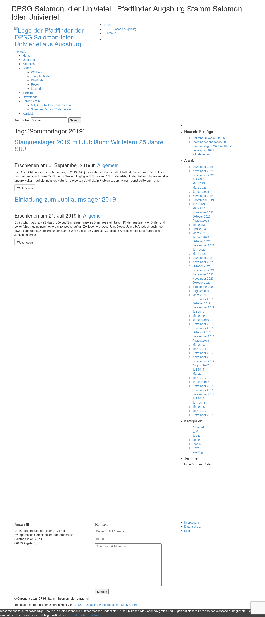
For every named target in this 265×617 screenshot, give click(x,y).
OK (70, 615)
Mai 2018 (199, 344)
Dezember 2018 (203, 324)
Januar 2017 (201, 382)
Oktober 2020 (202, 282)
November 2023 (203, 212)
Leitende (36, 88)
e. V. (195, 431)
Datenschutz (192, 526)
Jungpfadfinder (41, 76)
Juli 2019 (198, 311)
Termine (28, 93)
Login (188, 531)
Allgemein (107, 165)
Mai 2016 (199, 406)
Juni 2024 (199, 204)
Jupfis (196, 435)
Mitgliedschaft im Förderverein (51, 105)
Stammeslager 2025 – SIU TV (212, 146)
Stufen (27, 68)
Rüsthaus (110, 33)
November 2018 (203, 328)
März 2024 (200, 208)
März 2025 (200, 187)
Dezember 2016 (203, 386)
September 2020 (203, 287)
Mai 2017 (199, 373)
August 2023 (201, 220)
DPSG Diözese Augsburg (120, 29)
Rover (35, 84)
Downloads (30, 97)
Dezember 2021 (203, 258)
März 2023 (200, 233)
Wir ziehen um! (202, 154)
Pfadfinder (38, 80)
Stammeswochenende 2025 (211, 142)
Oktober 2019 (202, 303)
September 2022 (203, 245)
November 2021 (203, 262)
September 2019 (203, 307)
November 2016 (203, 390)
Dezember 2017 (203, 353)
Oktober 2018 (202, 332)
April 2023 (199, 229)
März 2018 (200, 349)
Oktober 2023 (202, 216)
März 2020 (200, 295)
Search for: (22, 120)
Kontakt (28, 113)
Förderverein (31, 101)
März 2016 (200, 411)
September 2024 (203, 200)
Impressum (191, 522)
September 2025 (203, 175)
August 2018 (201, 340)
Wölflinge (37, 72)
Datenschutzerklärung (86, 615)
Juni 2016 (199, 402)
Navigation (21, 51)
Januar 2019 (201, 320)
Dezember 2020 (203, 274)
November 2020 (203, 278)
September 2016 (203, 394)
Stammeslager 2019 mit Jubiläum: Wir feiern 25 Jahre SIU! (89, 145)
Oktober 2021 (202, 266)
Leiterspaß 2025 (203, 150)
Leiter (196, 440)
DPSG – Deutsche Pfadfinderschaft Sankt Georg (106, 605)
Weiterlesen (25, 188)
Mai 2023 (199, 224)
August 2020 (201, 291)
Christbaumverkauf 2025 (209, 138)
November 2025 (203, 171)
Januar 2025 (201, 191)
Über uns (29, 59)
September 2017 (203, 361)
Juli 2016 (198, 398)
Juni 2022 (199, 249)
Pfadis (197, 444)
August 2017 (201, 365)
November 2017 (203, 357)
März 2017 (200, 377)
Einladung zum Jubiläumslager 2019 (65, 199)
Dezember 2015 (203, 415)
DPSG (108, 25)
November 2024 (203, 196)
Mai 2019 (199, 315)
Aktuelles (29, 64)
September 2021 (203, 270)
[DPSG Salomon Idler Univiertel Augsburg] (51, 36)
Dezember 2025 (203, 167)
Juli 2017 (198, 369)
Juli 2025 (198, 179)
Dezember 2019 (203, 299)
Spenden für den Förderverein (51, 109)
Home (27, 55)
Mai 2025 (199, 183)
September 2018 (203, 336)
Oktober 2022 (202, 241)
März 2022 (200, 253)
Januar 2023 (201, 237)
